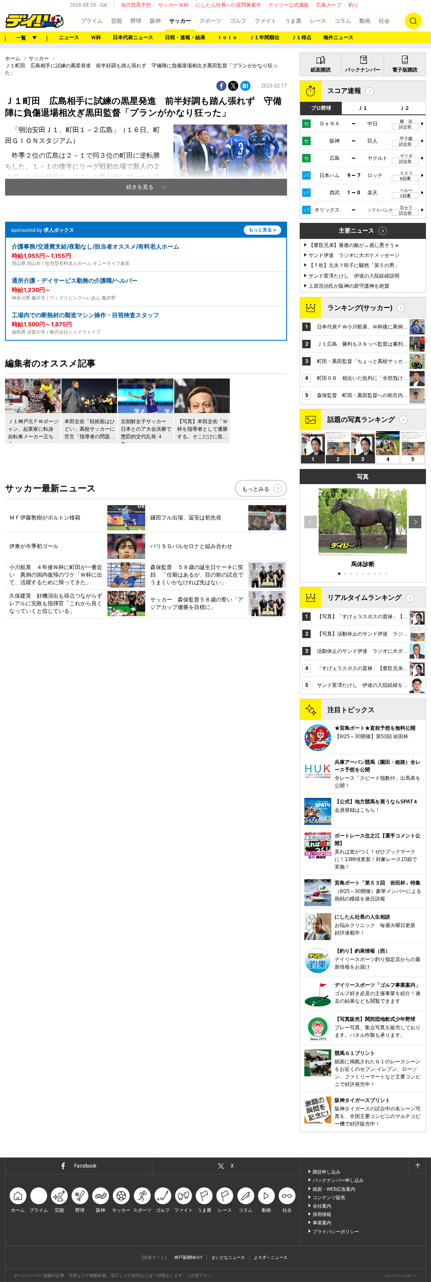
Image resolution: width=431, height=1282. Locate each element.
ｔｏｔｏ (227, 37)
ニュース (69, 37)
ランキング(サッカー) (359, 307)
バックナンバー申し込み (338, 1180)
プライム (92, 21)
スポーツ (210, 21)
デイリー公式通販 (289, 5)
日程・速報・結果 (185, 37)
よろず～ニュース (270, 1257)
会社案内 (322, 1205)
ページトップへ (417, 1166)
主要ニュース (356, 230)
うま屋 (293, 21)
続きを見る (140, 187)
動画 (364, 21)
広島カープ (328, 5)
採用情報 (322, 1214)
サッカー (180, 21)
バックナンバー (362, 70)
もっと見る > (262, 230)
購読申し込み (327, 1171)
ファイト (266, 21)
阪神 (155, 21)
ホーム (12, 58)
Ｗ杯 (96, 37)
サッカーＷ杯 (173, 5)
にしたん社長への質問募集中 (228, 5)
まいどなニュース (228, 1257)
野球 (135, 21)
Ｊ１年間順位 (264, 37)
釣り (354, 5)
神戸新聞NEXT (188, 1257)
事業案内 (322, 1222)
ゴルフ (238, 21)
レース (318, 21)
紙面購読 (321, 70)
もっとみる (255, 489)
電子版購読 (405, 70)
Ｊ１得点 (301, 37)
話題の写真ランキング (361, 419)
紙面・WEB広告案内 (334, 1189)
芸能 (116, 21)
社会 (384, 21)
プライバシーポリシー (336, 1231)
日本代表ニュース (133, 37)
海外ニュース (338, 37)
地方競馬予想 (136, 5)
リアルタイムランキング (364, 597)
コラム (343, 21)
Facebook (85, 1166)
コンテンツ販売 (329, 1197)
